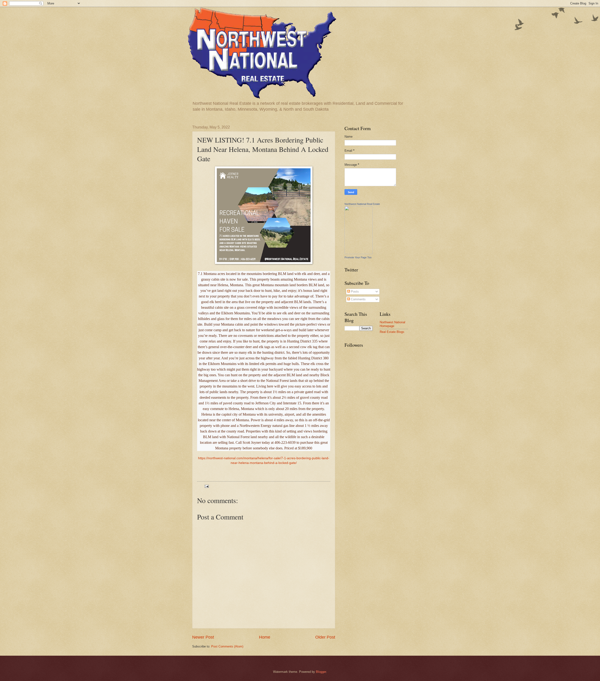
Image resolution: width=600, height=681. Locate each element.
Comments (358, 299)
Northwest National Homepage (392, 323)
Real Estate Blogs (392, 332)
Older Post (325, 637)
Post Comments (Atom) (227, 646)
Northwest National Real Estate (362, 204)
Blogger (321, 671)
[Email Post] (206, 486)
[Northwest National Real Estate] (359, 253)
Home (264, 637)
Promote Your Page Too (358, 257)
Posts (354, 291)
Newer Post (203, 637)
